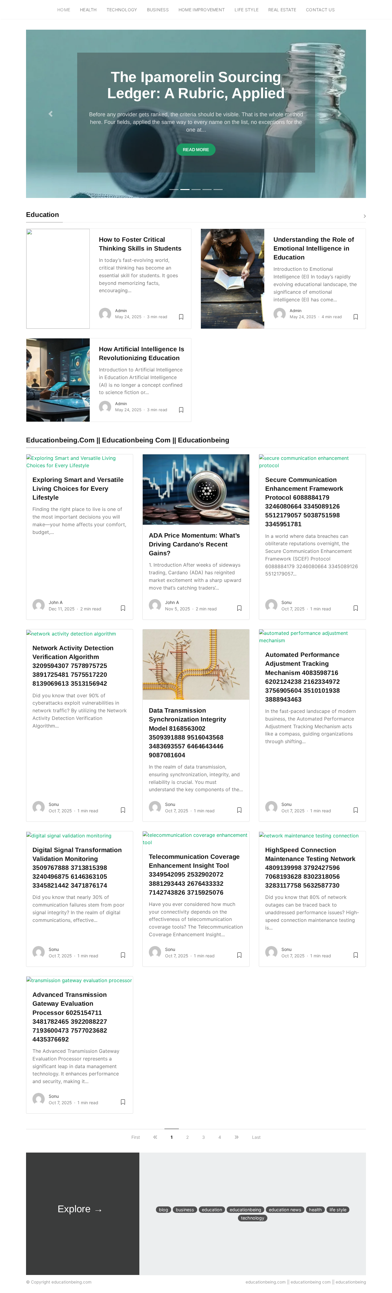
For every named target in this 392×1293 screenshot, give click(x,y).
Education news (285, 1209)
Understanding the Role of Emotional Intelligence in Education (313, 248)
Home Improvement (202, 9)
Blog (163, 1209)
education (212, 1209)
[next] (237, 1137)
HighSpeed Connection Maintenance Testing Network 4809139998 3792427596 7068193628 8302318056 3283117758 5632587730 (310, 867)
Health (88, 9)
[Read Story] (123, 610)
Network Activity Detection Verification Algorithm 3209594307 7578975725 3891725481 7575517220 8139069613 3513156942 (73, 665)
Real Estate (282, 9)
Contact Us (320, 9)
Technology (122, 9)
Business (158, 9)
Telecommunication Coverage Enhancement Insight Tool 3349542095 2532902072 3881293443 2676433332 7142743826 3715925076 (194, 874)
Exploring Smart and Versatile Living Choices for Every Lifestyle (78, 488)
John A (55, 602)
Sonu (286, 602)
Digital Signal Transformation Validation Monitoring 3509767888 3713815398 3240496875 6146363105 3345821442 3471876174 (77, 867)
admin (121, 310)
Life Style (246, 9)
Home (63, 9)
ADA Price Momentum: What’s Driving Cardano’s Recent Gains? (194, 544)
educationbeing (245, 1209)
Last (256, 1137)
